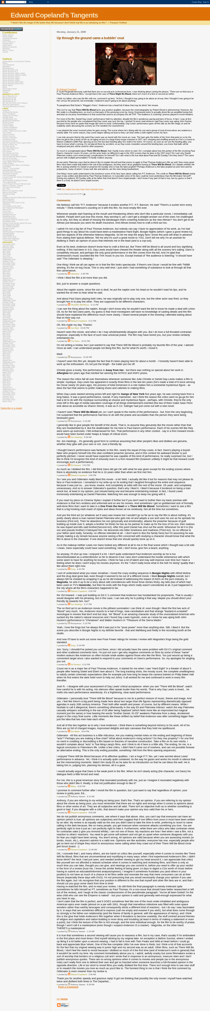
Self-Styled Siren (9, 221)
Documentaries (8, 65)
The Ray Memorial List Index (14, 106)
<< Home (62, 999)
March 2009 (7, 311)
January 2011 (8, 348)
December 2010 (9, 347)
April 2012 (7, 374)
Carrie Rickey (8, 124)
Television (6, 90)
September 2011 (9, 362)
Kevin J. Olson (8, 50)
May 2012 (6, 376)
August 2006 (7, 258)
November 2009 (9, 324)
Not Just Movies (9, 201)
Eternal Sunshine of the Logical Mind (17, 143)
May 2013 (6, 383)
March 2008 (7, 290)
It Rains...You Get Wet (11, 168)
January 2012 (8, 369)
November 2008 (9, 304)
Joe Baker (75, 731)
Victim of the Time (9, 237)
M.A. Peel (6, 189)
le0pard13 (7, 40)
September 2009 (9, 321)
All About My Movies (10, 112)
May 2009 (6, 314)
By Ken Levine (8, 122)
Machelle (6, 49)
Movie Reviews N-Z (10, 72)
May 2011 (6, 355)
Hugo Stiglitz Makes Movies (13, 162)
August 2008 (7, 299)
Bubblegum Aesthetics (11, 121)
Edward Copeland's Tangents (54, 15)
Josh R (5, 52)
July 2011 (6, 359)
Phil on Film (7, 209)
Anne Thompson (9, 114)
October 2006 (8, 261)
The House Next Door (11, 160)
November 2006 (9, 263)
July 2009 (6, 318)
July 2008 (6, 297)
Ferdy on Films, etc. (10, 144)
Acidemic (6, 110)
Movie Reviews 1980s (11, 78)
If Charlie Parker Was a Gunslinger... (17, 165)
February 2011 (8, 350)
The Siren (75, 341)
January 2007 (8, 266)
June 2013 (7, 384)
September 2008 (9, 301)
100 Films (6, 204)
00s (63, 189)
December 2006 (9, 265)
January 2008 (8, 287)
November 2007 (9, 283)
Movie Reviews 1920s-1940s (14, 73)
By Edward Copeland (66, 89)
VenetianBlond (8, 235)
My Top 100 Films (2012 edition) (15, 103)
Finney (87, 189)
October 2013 (8, 391)
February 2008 (8, 289)
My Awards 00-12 (9, 101)
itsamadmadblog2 (10, 170)
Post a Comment (68, 987)
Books (5, 63)
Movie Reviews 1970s (11, 77)
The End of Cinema (10, 141)
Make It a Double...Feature (13, 185)
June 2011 (7, 357)
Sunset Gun (7, 230)
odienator (75, 274)
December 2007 (9, 285)
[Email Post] (83, 194)
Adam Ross (7, 45)
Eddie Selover (8, 35)
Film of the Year (9, 150)
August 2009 (7, 319)
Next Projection (8, 199)
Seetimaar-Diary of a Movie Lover (16, 220)
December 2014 (9, 400)
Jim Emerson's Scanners (12, 172)
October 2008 (8, 302)
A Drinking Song (9, 139)
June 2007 (7, 275)
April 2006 (7, 251)
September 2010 (9, 342)
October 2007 (8, 282)
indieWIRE (7, 167)
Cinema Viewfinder (10, 127)
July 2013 (6, 386)
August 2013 (7, 388)
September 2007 (9, 280)
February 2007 (8, 268)
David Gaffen (8, 37)
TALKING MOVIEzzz (80, 305)
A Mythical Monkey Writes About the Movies (19, 197)
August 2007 (7, 278)
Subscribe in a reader (11, 408)
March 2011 (7, 352)
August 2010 (7, 340)
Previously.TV (8, 213)
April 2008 (7, 292)
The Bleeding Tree (10, 119)
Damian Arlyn (8, 43)
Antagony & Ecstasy (10, 115)
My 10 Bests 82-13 (10, 96)
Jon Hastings (76, 437)
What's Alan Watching (11, 238)
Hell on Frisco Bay (10, 158)
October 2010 (8, 343)
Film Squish (7, 151)
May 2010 (6, 335)
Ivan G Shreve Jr (9, 42)
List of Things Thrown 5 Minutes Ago (17, 184)
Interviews (6, 66)
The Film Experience (11, 148)
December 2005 (9, 244)
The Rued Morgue (10, 218)
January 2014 (8, 396)
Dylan (82, 189)
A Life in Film (7, 179)
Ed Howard (76, 465)
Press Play (7, 211)
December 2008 (9, 306)
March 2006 (7, 249)
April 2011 (6, 353)
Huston (100, 189)
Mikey (73, 786)
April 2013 (7, 381)
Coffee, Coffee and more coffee (15, 131)
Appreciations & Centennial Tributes (17, 61)
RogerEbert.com (9, 216)
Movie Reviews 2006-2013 (13, 84)
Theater (6, 92)
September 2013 (9, 389)
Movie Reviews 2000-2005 (13, 82)
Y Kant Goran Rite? (10, 240)
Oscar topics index (10, 89)
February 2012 (8, 371)
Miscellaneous (8, 68)
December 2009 (9, 326)
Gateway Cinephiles (10, 155)
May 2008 (6, 294)
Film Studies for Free (11, 153)
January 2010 (8, 328)
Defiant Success (9, 136)
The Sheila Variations (11, 226)
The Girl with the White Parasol (14, 156)
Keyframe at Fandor (10, 174)
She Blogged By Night (11, 225)
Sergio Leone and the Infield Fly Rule (17, 223)
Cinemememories (9, 129)
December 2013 (9, 394)
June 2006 (7, 254)
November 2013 (9, 393)
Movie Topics (8, 85)
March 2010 (7, 331)
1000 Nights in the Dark (12, 206)
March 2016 (7, 401)
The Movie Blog (9, 194)
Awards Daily (8, 117)
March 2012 (7, 372)
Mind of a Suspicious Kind (13, 191)
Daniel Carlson (8, 134)
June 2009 (7, 316)
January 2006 (8, 246)
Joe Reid (75, 328)
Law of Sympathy (9, 175)
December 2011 (9, 367)
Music (5, 87)
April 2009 (7, 312)
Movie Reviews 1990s (11, 80)
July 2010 (6, 338)
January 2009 (8, 307)
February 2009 (8, 309)
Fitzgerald (94, 189)
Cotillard (68, 189)
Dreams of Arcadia (10, 138)
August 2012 (7, 379)
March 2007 (7, 270)
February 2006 (8, 248)
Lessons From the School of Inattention (18, 177)
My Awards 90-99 (9, 100)
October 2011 (8, 364)
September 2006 (9, 260)
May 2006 (6, 253)
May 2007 (6, 273)
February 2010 (8, 330)
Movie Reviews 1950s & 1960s (15, 75)
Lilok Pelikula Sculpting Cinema (15, 180)
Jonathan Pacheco (10, 38)
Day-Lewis (75, 189)
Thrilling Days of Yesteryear (13, 232)
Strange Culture (9, 228)
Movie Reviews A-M (10, 70)
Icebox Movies (8, 163)
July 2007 (6, 277)
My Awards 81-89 (9, 98)
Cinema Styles (8, 126)
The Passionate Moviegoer (13, 208)
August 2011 (7, 360)
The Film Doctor (9, 146)
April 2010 (7, 333)
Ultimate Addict (8, 233)
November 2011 (9, 365)
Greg (73, 569)
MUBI (5, 196)
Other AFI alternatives (11, 105)
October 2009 (8, 323)
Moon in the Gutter (10, 192)
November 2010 (9, 345)
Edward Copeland (79, 321)
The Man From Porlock (11, 187)
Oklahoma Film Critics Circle (14, 203)
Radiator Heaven (9, 215)
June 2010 (7, 336)
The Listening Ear (9, 182)
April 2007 (7, 271)
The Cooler (7, 133)
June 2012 (7, 377)
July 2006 (6, 256)
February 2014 (8, 398)
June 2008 (7, 295)
